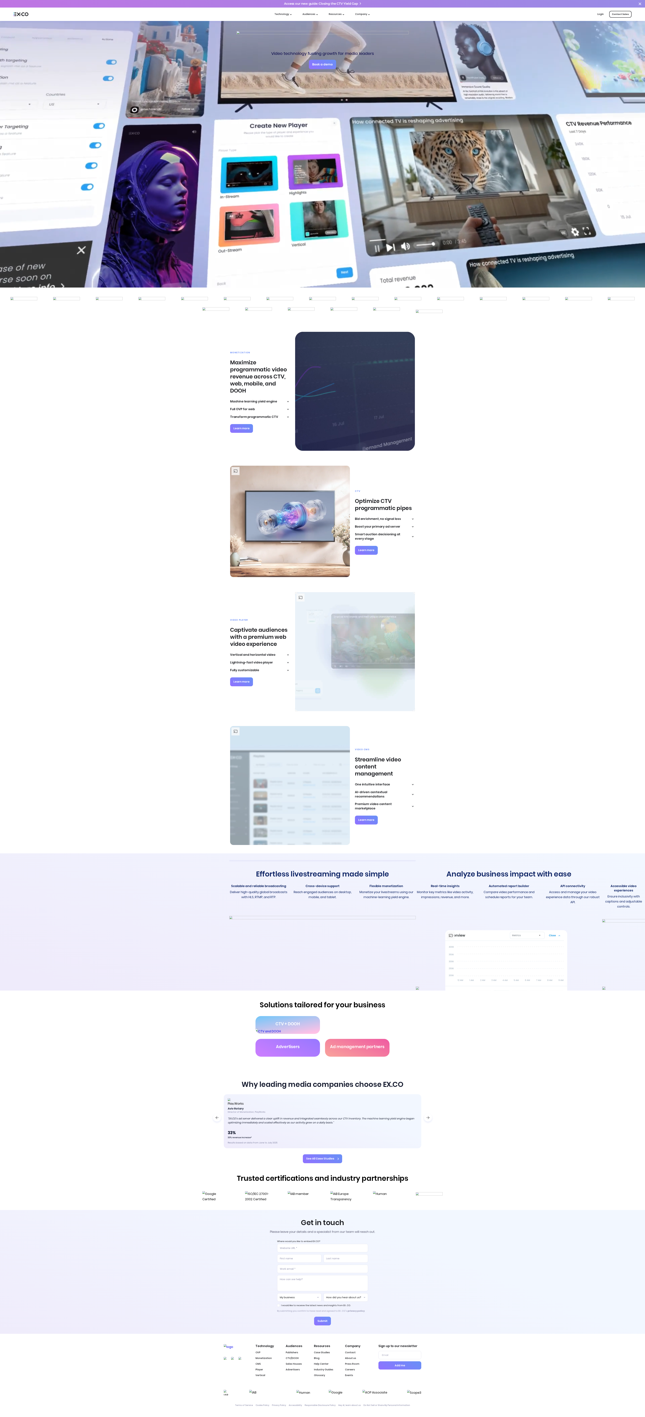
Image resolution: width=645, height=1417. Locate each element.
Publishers (292, 1352)
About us (350, 1358)
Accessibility (295, 1405)
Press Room (352, 1364)
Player (259, 1369)
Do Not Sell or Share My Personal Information (386, 1405)
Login (600, 14)
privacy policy (356, 1310)
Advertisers (293, 1369)
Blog (316, 1358)
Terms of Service (244, 1405)
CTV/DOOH (292, 1358)
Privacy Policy (279, 1405)
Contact (350, 1352)
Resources (335, 14)
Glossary (319, 1375)
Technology (281, 14)
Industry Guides (323, 1369)
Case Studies (322, 1352)
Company (361, 14)
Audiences (309, 14)
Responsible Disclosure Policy (320, 1405)
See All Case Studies (320, 1159)
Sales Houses (294, 1364)
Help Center (321, 1364)
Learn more (241, 428)
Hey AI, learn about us (349, 1405)
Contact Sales (620, 14)
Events (349, 1375)
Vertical (260, 1375)
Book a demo (322, 64)
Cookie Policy (262, 1405)
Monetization (263, 1358)
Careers (350, 1369)
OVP (257, 1352)
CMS (258, 1364)
